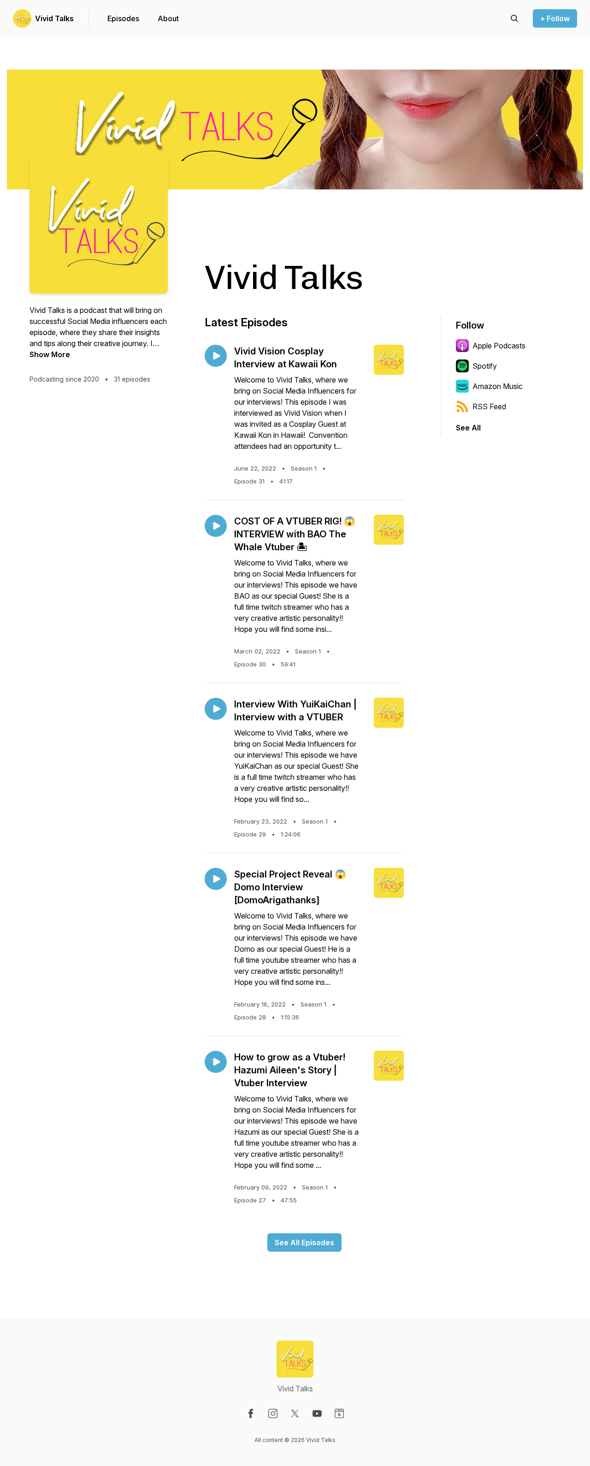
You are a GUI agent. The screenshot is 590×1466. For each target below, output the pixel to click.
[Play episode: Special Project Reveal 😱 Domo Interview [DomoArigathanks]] (216, 879)
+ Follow (555, 18)
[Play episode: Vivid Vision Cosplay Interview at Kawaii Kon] (216, 356)
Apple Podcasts (498, 345)
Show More (50, 354)
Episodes (123, 18)
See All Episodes (304, 1242)
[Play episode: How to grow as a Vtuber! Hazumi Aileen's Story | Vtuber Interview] (216, 1062)
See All (468, 427)
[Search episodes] (514, 18)
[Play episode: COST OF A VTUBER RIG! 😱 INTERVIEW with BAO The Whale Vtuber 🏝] (216, 526)
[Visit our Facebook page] (250, 1413)
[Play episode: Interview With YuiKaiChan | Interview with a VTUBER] (216, 709)
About (168, 18)
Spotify (484, 366)
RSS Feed (489, 406)
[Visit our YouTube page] (317, 1413)
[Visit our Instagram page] (272, 1413)
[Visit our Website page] (339, 1413)
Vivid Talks (54, 18)
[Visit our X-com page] (295, 1413)
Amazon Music (497, 386)
